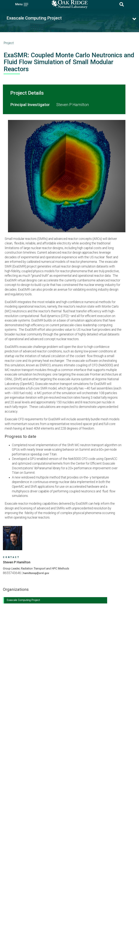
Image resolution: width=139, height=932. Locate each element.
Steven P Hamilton (72, 104)
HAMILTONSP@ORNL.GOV (36, 573)
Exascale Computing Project (34, 18)
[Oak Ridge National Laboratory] (69, 4)
